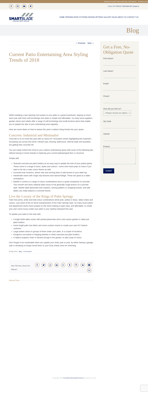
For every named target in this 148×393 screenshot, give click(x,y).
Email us (136, 6)
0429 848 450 (127, 6)
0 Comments (28, 251)
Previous (81, 43)
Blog (20, 251)
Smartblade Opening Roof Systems (73, 378)
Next (90, 43)
